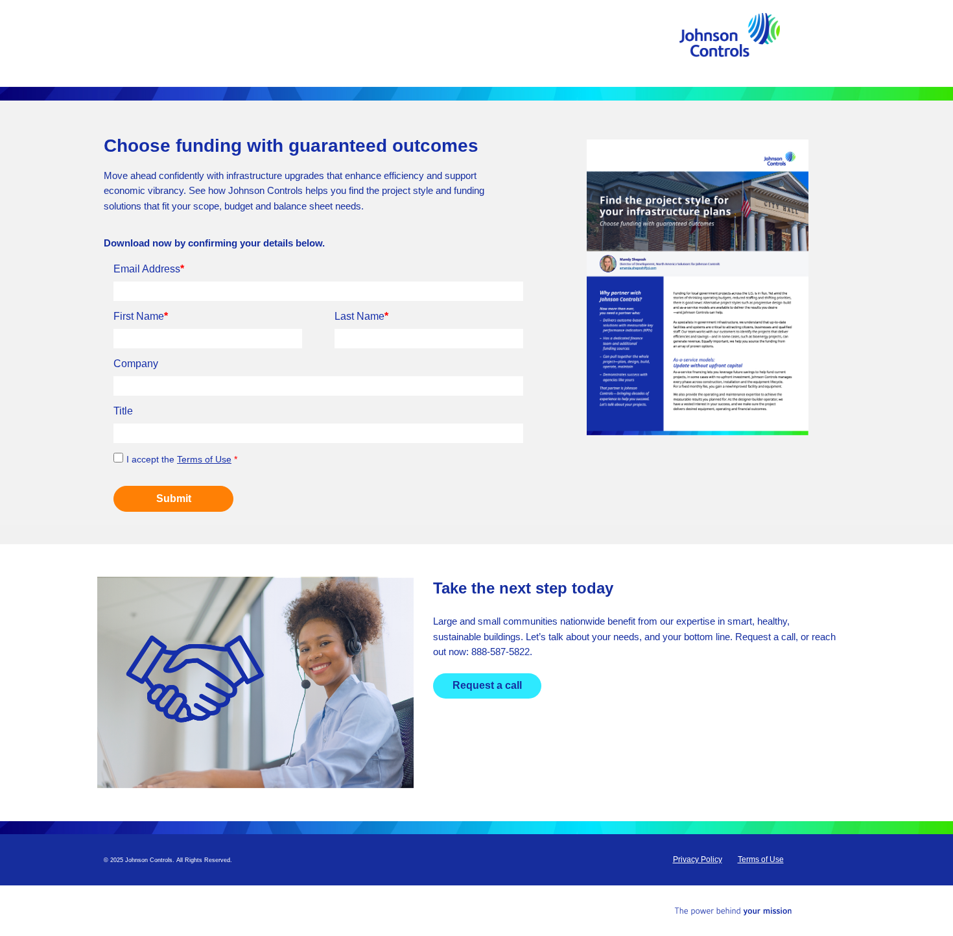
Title (123, 410)
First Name (140, 316)
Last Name (361, 316)
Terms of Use (204, 459)
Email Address (148, 268)
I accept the (181, 459)
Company (135, 363)
